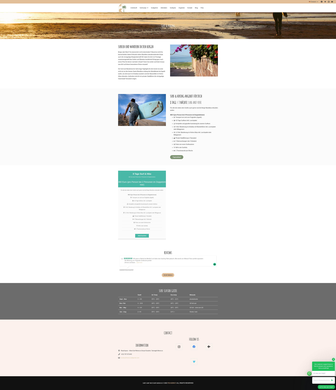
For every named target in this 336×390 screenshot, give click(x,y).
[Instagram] (328, 2)
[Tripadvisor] (332, 2)
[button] (313, 1)
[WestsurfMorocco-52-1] (142, 110)
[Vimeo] (325, 2)
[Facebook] (321, 2)
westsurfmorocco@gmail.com (130, 358)
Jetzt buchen (142, 235)
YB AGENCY (172, 383)
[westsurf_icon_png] (122, 8)
